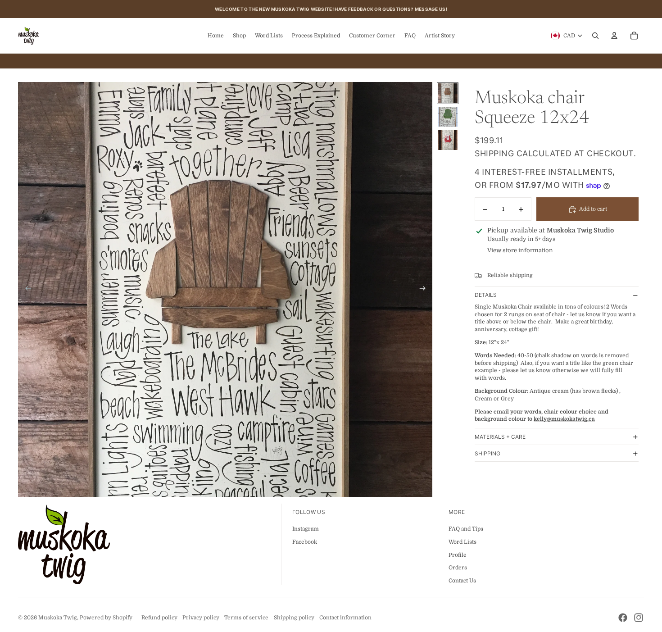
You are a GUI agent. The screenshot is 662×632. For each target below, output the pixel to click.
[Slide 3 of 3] (448, 140)
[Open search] (595, 35)
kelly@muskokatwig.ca (564, 419)
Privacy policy (200, 617)
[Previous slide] (25, 290)
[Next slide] (425, 290)
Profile (458, 555)
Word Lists (462, 542)
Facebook (304, 542)
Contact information (345, 617)
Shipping (487, 453)
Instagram (305, 529)
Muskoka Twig (57, 617)
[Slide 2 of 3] (448, 117)
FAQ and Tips (466, 529)
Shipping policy (294, 617)
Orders (458, 567)
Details (486, 295)
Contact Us (462, 580)
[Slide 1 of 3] (448, 93)
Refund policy (159, 617)
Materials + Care (500, 436)
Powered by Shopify (106, 617)
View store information (520, 250)
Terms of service (246, 617)
